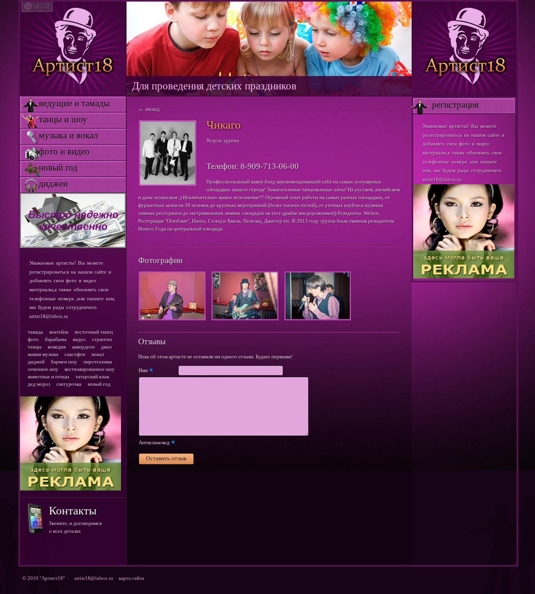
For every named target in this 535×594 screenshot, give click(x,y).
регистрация (446, 105)
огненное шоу (43, 369)
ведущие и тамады (65, 103)
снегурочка (68, 384)
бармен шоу (64, 362)
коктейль (59, 332)
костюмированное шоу (90, 369)
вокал (98, 354)
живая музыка (43, 354)
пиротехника (97, 362)
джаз (106, 347)
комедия (57, 347)
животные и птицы (48, 377)
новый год (49, 168)
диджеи (44, 184)
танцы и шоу (53, 119)
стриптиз (102, 339)
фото (33, 339)
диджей (36, 362)
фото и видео (55, 151)
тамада (35, 332)
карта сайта (131, 578)
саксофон (75, 354)
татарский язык (92, 377)
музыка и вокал (59, 135)
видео (79, 339)
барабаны (56, 339)
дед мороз (39, 384)
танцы (35, 347)
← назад (149, 109)
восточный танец (94, 332)
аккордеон (83, 347)
